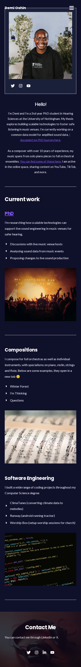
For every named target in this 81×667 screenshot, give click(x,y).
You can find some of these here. (40, 161)
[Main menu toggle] (71, 8)
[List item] (13, 86)
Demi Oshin (15, 7)
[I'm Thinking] (16, 393)
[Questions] (14, 400)
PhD (9, 213)
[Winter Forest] (17, 386)
